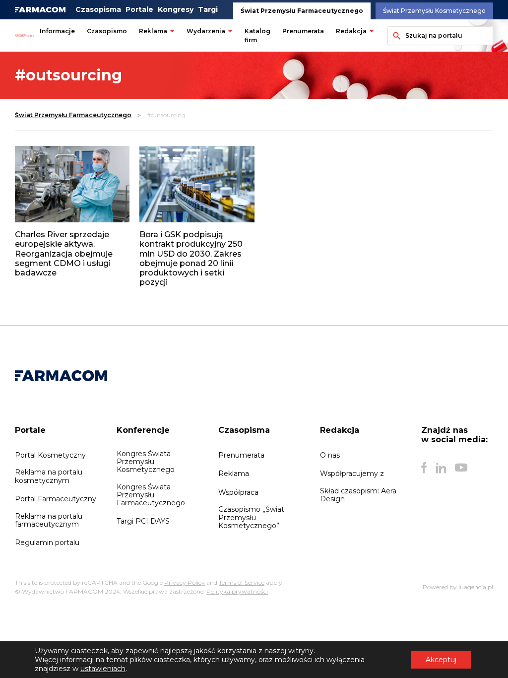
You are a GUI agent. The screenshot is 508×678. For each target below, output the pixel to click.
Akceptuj (441, 659)
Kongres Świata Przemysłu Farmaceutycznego (151, 495)
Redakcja (351, 31)
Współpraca (238, 492)
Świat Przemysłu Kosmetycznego (434, 10)
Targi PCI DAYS (143, 521)
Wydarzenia (206, 31)
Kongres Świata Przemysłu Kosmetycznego (146, 462)
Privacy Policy (184, 582)
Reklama (153, 31)
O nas (330, 455)
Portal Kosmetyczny (50, 455)
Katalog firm (257, 35)
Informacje (57, 31)
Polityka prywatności (237, 591)
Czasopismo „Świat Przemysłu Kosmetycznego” (251, 517)
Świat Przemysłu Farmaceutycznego (302, 10)
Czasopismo (107, 31)
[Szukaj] (394, 35)
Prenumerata (303, 31)
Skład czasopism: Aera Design (358, 495)
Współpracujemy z (352, 473)
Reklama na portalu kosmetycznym (48, 476)
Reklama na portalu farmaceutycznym (48, 520)
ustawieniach (103, 668)
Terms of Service (241, 582)
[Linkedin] (441, 467)
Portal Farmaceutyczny (55, 499)
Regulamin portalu (47, 542)
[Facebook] (424, 467)
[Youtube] (461, 467)
